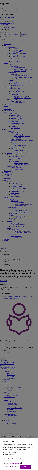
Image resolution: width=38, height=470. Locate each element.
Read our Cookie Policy (15, 463)
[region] (19, 454)
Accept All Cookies (25, 466)
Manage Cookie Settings (12, 466)
